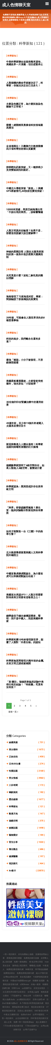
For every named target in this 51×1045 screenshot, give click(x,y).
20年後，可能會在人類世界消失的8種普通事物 (25, 319)
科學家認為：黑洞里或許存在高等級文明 (24, 488)
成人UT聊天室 (42, 973)
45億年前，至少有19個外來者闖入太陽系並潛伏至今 (25, 424)
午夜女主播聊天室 (11, 1014)
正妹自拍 (27, 756)
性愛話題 (27, 771)
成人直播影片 (41, 1022)
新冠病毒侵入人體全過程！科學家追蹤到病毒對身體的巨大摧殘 (24, 445)
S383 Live (16, 988)
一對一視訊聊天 (9, 954)
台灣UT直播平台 (30, 1029)
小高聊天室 (37, 996)
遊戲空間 (27, 820)
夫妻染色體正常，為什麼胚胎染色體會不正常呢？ (24, 105)
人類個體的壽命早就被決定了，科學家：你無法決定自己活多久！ (24, 84)
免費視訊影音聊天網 (15, 969)
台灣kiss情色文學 (10, 977)
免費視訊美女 (9, 973)
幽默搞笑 (27, 792)
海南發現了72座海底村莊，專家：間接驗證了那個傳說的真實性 (24, 298)
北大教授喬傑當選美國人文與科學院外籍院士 (24, 554)
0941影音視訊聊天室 (39, 1018)
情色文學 (27, 996)
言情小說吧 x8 (39, 999)
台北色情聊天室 (22, 1018)
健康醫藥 (27, 856)
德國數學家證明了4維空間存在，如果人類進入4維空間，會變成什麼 (25, 466)
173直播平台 (16, 996)
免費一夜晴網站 (20, 962)
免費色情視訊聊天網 (25, 973)
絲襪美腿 (27, 742)
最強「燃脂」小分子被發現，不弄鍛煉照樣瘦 (24, 361)
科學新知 (11, 55)
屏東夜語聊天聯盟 (14, 958)
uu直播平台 (27, 988)
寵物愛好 (27, 835)
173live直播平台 (32, 1026)
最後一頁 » (13, 712)
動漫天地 (27, 813)
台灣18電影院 (38, 1014)
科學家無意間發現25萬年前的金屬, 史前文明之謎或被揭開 (25, 662)
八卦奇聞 (27, 785)
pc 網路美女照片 (24, 999)
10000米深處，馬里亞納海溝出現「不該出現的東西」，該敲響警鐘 (24, 210)
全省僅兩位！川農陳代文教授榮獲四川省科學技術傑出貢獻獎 (24, 147)
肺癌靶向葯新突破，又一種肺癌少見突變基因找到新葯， (24, 168)
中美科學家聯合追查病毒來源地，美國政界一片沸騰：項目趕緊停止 (24, 63)
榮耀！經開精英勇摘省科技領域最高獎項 (24, 126)
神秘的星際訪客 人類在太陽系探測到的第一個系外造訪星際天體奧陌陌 (25, 254)
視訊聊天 (27, 863)
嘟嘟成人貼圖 (35, 965)
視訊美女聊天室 (37, 1007)
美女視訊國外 (25, 977)
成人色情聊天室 (20, 1041)
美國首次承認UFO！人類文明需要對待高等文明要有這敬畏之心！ (24, 596)
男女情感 (27, 778)
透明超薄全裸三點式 (20, 1007)
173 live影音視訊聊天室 (13, 1026)
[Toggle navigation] (47, 4)
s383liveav (24, 984)
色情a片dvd (26, 1014)
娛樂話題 (27, 828)
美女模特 (27, 749)
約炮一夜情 (36, 984)
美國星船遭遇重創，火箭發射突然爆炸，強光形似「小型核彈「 (24, 382)
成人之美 (8, 1022)
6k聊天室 (29, 969)
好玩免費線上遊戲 (25, 954)
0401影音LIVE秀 (41, 1011)
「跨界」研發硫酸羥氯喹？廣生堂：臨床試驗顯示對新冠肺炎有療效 (24, 510)
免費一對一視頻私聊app (23, 1022)
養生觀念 (27, 849)
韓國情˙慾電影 (39, 981)
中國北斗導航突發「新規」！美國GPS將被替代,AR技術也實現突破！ (25, 189)
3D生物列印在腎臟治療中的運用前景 (24, 403)
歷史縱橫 (27, 799)
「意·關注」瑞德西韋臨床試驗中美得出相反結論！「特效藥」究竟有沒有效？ (25, 684)
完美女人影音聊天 (25, 1011)
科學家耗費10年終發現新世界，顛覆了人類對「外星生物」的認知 (24, 641)
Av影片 (27, 870)
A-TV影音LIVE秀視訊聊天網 (31, 1003)
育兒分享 (27, 842)
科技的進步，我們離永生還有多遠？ (23, 340)
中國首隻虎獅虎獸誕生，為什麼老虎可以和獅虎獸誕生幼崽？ (24, 575)
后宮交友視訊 (39, 988)
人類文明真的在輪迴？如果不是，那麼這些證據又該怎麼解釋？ (24, 232)
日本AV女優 (27, 763)
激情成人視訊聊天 (19, 965)
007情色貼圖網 (41, 969)
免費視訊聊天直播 (31, 958)
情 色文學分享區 (36, 962)
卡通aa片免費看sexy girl (20, 981)
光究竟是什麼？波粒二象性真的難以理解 (24, 276)
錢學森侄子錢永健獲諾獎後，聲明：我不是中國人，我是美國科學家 (24, 618)
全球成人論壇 (33, 992)
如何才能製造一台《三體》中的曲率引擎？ (24, 532)
